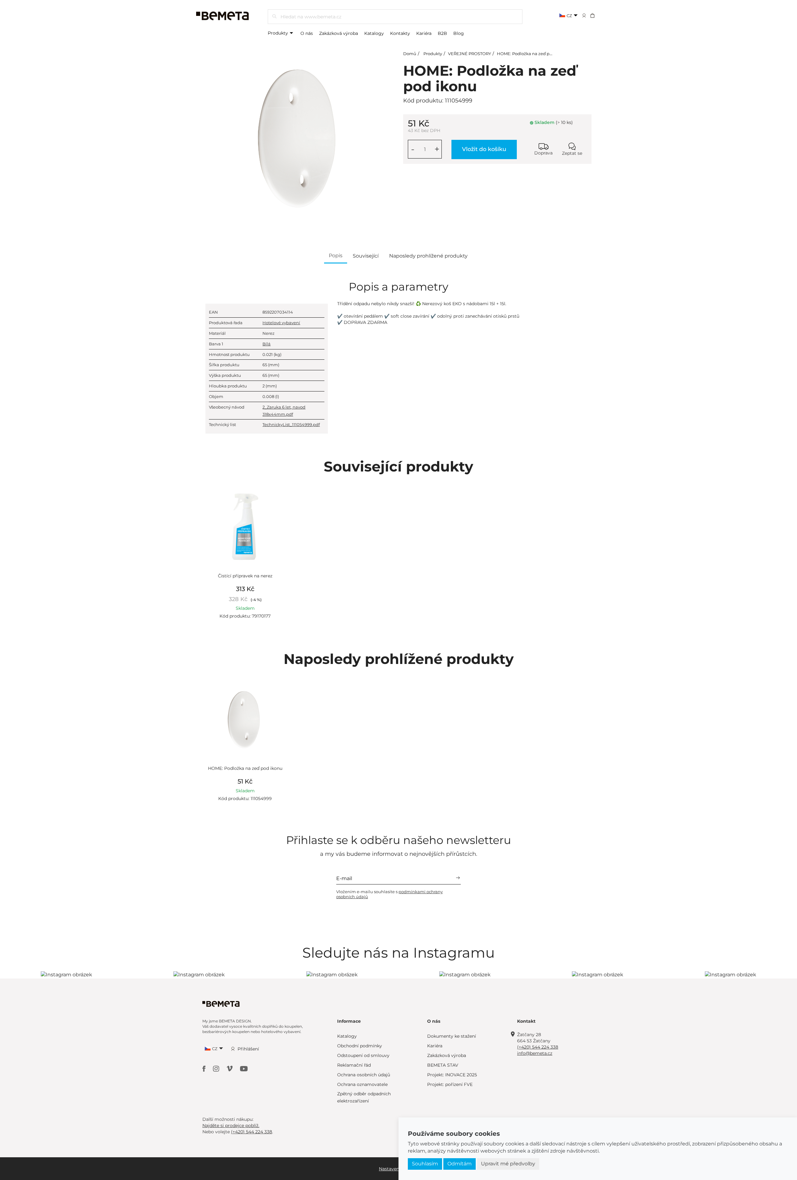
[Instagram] (216, 1068)
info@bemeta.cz (534, 1053)
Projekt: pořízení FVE (450, 1084)
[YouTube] (244, 1068)
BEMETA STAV (442, 1065)
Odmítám (459, 1164)
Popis (335, 255)
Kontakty (400, 33)
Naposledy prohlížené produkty (428, 256)
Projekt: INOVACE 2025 (452, 1075)
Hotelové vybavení (281, 322)
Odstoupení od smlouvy (363, 1055)
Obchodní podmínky (359, 1046)
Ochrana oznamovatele (362, 1084)
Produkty (278, 33)
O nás (306, 33)
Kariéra (424, 33)
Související (366, 256)
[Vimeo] (230, 1068)
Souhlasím (425, 1164)
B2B (442, 33)
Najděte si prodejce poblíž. (230, 1125)
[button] (596, 15)
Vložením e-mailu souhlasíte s (389, 894)
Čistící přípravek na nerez (245, 576)
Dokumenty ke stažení (451, 1036)
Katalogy (374, 33)
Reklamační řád (354, 1065)
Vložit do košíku (484, 149)
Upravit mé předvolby (508, 1164)
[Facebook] (204, 1068)
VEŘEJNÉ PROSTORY (469, 53)
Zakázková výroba (338, 33)
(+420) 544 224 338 (537, 1047)
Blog (458, 33)
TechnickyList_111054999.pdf (291, 424)
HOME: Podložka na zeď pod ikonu (532, 53)
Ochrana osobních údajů (363, 1075)
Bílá (266, 343)
